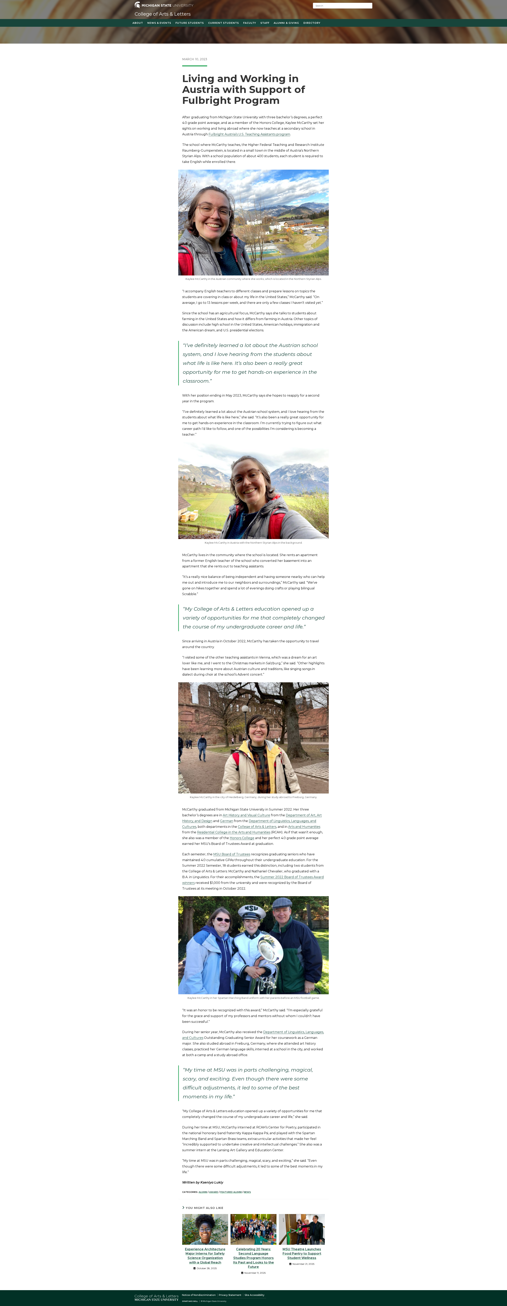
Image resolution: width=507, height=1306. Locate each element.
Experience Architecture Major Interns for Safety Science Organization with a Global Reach (205, 1255)
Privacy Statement (230, 1295)
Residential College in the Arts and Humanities (233, 832)
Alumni (203, 1192)
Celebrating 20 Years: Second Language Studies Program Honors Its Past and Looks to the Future (253, 1258)
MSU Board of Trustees (231, 854)
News (247, 1192)
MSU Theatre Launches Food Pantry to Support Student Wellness (302, 1253)
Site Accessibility (254, 1295)
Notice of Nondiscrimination (199, 1295)
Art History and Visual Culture (246, 815)
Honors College (242, 838)
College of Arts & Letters (163, 14)
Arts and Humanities (304, 827)
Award (213, 1192)
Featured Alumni (231, 1192)
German (226, 821)
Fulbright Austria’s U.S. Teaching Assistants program (249, 134)
